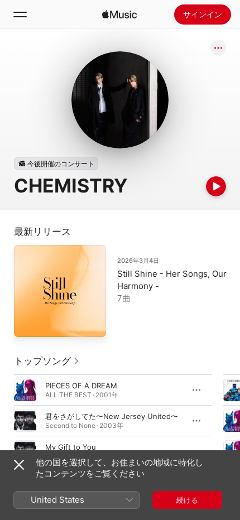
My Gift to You (70, 446)
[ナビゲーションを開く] (20, 14)
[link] (47, 361)
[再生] (216, 186)
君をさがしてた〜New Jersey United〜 (111, 416)
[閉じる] (19, 465)
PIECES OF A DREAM (81, 385)
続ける (187, 499)
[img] (119, 14)
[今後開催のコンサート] (56, 163)
